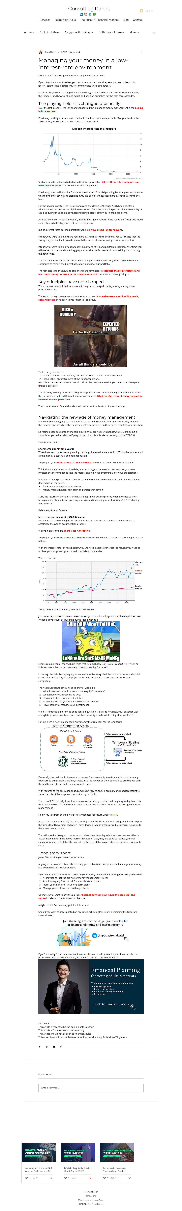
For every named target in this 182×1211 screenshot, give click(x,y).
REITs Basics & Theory (111, 32)
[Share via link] (60, 1046)
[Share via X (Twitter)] (46, 1046)
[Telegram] (90, 14)
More (133, 32)
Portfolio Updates (49, 32)
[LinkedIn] (81, 14)
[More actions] (142, 52)
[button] (154, 32)
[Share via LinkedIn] (53, 1046)
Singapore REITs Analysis (79, 32)
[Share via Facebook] (39, 1046)
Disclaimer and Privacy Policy (91, 1199)
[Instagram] (85, 14)
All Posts (29, 32)
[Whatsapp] (94, 14)
